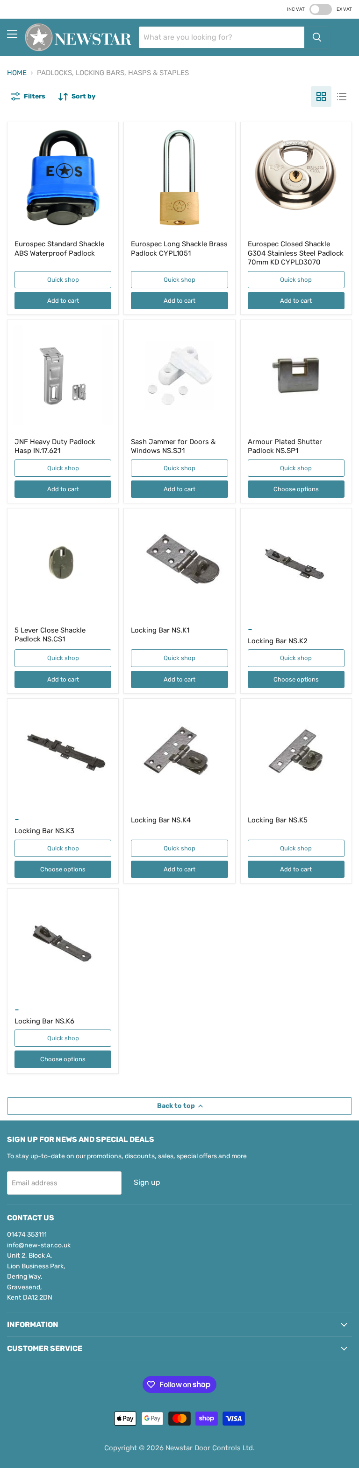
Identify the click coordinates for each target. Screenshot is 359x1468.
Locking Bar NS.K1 (160, 630)
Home (17, 73)
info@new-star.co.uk (39, 1245)
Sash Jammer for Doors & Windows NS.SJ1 (173, 446)
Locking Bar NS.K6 (44, 1021)
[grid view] (321, 96)
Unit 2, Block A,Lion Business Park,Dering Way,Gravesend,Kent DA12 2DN (36, 1276)
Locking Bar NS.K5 (278, 820)
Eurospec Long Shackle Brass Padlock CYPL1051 (179, 248)
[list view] (341, 96)
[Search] (317, 37)
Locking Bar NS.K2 (278, 641)
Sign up (147, 1182)
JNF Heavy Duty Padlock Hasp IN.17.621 (54, 446)
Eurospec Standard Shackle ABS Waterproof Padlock (59, 248)
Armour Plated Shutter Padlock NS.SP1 (285, 446)
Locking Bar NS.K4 (161, 820)
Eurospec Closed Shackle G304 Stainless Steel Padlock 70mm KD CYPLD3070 (296, 253)
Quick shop (63, 279)
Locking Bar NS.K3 (44, 831)
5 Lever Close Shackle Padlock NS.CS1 (50, 635)
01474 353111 (27, 1234)
